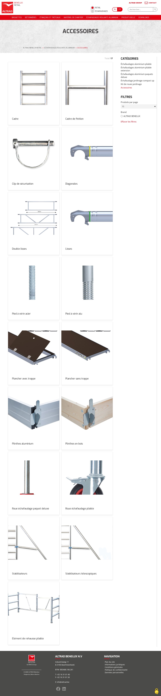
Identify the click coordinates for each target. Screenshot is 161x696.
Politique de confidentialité (116, 670)
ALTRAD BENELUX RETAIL (32, 48)
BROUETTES (17, 17)
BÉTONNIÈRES (30, 17)
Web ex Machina (35, 674)
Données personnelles (114, 672)
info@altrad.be (63, 682)
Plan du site (110, 662)
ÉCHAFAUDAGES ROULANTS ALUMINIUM (102, 17)
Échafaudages (101, 11)
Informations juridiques (115, 664)
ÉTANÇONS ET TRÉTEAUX (50, 17)
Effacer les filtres (128, 121)
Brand (124, 112)
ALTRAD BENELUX (132, 116)
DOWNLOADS (143, 17)
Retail (97, 8)
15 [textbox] (123, 106)
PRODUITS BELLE (128, 17)
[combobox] (139, 106)
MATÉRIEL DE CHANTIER (73, 17)
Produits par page (129, 102)
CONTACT (152, 3)
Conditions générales (114, 667)
